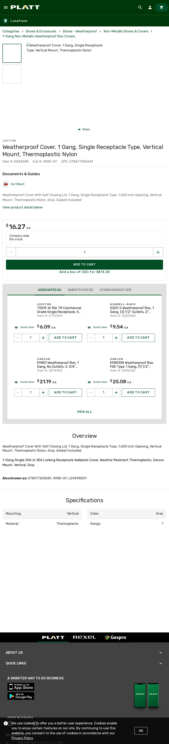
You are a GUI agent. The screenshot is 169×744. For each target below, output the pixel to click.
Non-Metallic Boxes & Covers (126, 31)
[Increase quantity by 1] (158, 252)
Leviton (9, 140)
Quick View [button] (27, 327)
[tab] (50, 290)
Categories (10, 31)
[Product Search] (140, 7)
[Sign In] (150, 7)
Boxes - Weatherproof (80, 31)
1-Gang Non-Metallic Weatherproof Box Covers (38, 36)
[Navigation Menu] (6, 7)
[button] (11, 53)
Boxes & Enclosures (41, 31)
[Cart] (161, 7)
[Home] (26, 7)
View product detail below (22, 207)
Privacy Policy (22, 738)
